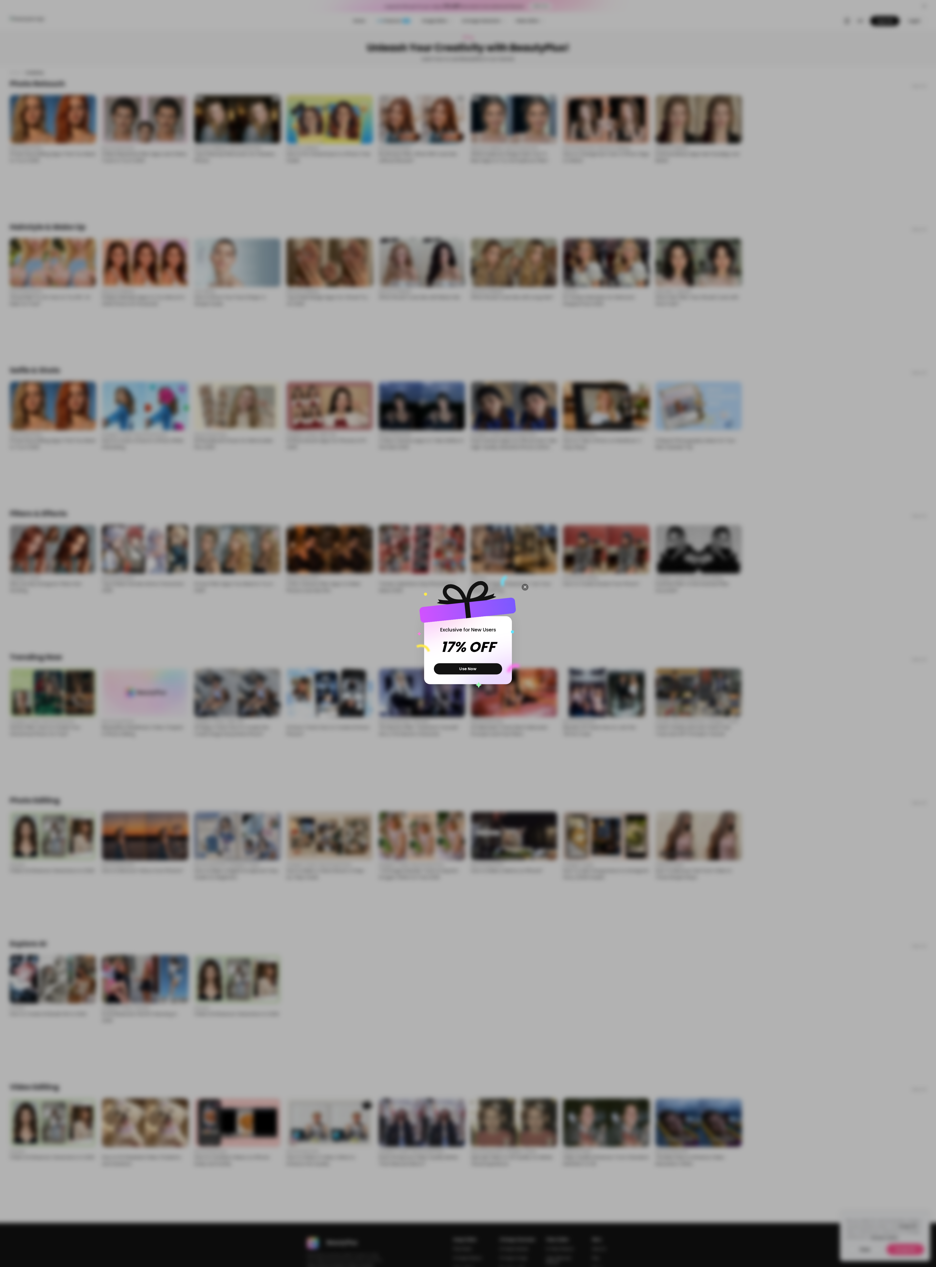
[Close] (525, 587)
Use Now (468, 668)
